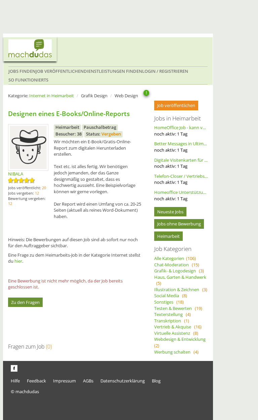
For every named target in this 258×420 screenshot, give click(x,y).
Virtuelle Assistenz (176, 333)
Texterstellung (172, 314)
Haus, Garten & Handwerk (180, 280)
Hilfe (15, 381)
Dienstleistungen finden (113, 71)
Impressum (64, 381)
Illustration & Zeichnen (180, 289)
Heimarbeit (168, 236)
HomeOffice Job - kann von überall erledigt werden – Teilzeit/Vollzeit (181, 130)
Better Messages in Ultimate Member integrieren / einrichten (181, 147)
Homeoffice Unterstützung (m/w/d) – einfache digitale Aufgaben (181, 195)
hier (18, 261)
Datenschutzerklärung (122, 381)
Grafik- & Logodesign (179, 271)
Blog (156, 381)
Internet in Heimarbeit (51, 96)
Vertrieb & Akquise (178, 327)
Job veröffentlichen (60, 71)
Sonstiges (169, 302)
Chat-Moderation (176, 265)
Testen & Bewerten (178, 308)
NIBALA (15, 174)
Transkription (171, 321)
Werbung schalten (176, 352)
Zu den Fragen (25, 302)
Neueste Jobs (170, 212)
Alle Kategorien (175, 258)
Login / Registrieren (165, 71)
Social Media (170, 296)
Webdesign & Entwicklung (181, 342)
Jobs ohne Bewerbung (179, 224)
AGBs (88, 381)
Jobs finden (22, 71)
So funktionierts (28, 80)
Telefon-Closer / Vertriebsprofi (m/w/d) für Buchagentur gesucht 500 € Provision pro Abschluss (181, 179)
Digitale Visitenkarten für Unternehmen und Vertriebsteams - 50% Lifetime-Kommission (181, 163)
